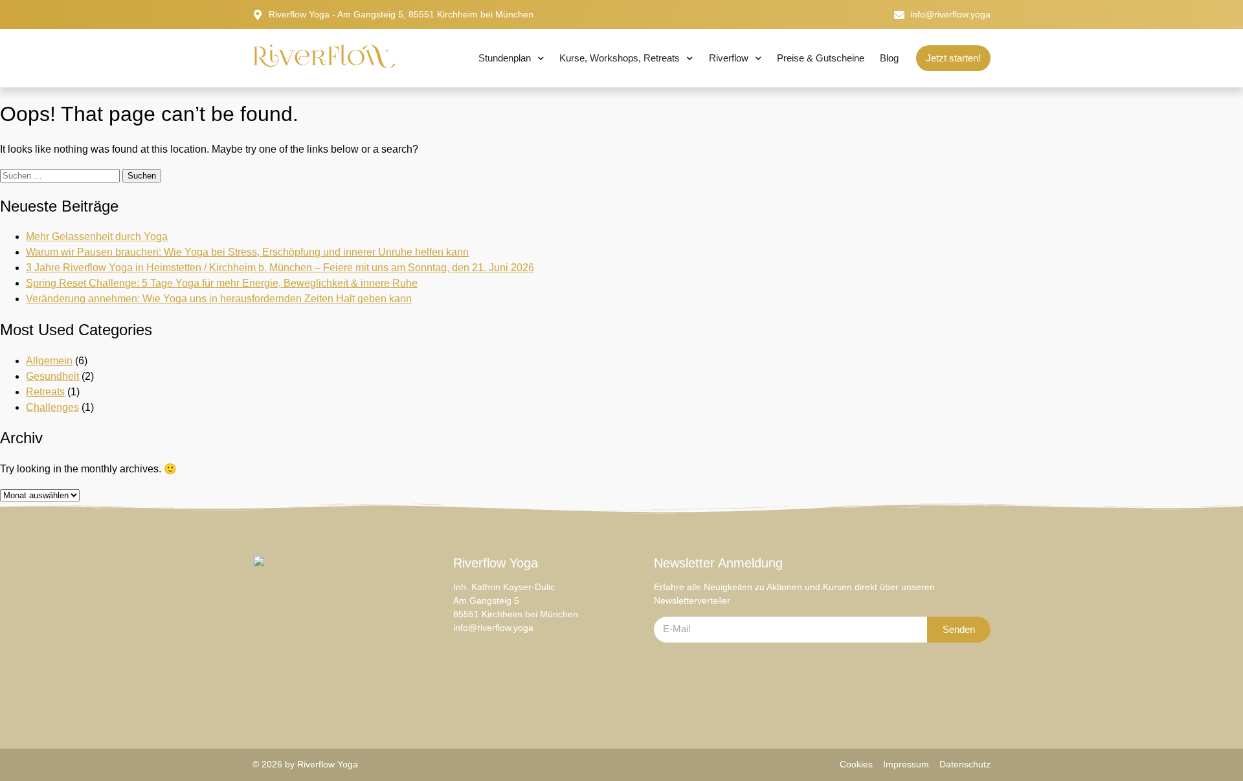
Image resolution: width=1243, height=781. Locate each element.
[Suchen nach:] (61, 175)
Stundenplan (504, 57)
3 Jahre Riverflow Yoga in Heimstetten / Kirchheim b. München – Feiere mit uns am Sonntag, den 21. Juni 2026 (280, 267)
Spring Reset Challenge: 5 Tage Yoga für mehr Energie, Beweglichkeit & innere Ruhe (222, 283)
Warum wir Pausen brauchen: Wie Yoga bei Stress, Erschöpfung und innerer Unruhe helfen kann (247, 252)
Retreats (45, 391)
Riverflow (728, 57)
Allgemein (49, 360)
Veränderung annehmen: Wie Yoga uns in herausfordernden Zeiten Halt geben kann (219, 298)
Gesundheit (52, 376)
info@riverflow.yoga (493, 627)
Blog (889, 57)
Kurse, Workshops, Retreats (619, 57)
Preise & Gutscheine (820, 57)
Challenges (52, 407)
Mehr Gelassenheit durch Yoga (97, 236)
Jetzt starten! (953, 57)
